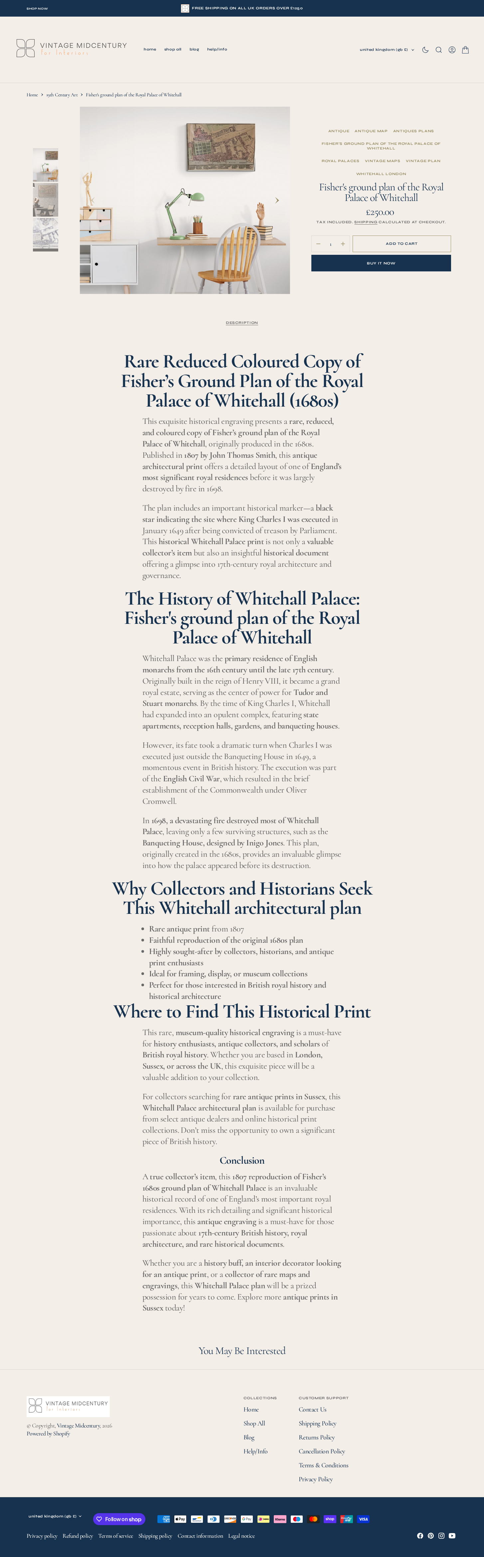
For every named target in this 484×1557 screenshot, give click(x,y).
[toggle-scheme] (425, 50)
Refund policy (78, 1535)
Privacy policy (42, 1535)
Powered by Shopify (48, 1433)
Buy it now (381, 263)
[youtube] (452, 1535)
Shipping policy (155, 1535)
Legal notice (241, 1535)
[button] (452, 50)
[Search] (438, 50)
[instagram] (441, 1535)
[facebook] (420, 1535)
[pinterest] (430, 1535)
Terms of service (115, 1535)
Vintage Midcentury (78, 1425)
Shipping (365, 222)
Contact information (200, 1535)
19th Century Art (62, 95)
